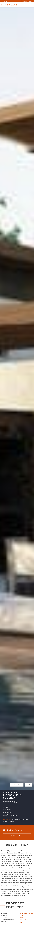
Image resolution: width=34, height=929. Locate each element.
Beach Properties (23, 819)
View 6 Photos (17, 784)
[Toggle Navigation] (31, 4)
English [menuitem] (6, 1)
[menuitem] (10, 1)
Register (25, 1)
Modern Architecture (8, 821)
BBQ (21, 915)
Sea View (23, 920)
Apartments (15, 819)
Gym (21, 917)
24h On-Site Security (26, 913)
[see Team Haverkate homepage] (9, 4)
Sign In (31, 1)
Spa (21, 922)
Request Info (15, 835)
